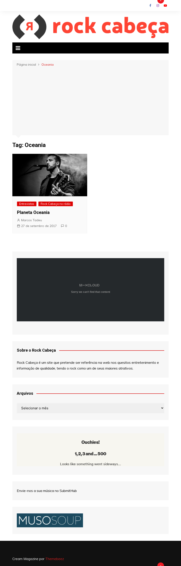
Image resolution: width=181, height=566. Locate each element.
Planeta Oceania (33, 212)
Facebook (150, 5)
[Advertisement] (90, 100)
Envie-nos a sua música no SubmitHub (47, 490)
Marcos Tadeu (31, 220)
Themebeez (54, 559)
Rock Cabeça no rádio (56, 204)
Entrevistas (26, 204)
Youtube (165, 5)
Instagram (158, 5)
